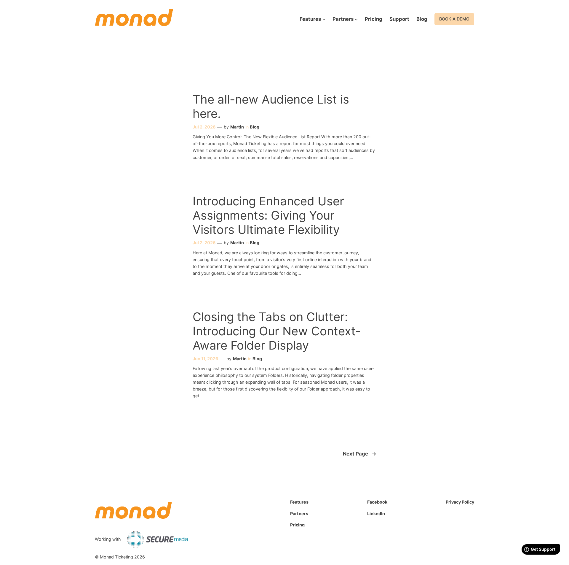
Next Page (359, 454)
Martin (237, 126)
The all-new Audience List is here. (271, 106)
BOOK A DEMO (454, 18)
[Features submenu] (323, 19)
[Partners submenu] (356, 19)
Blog (254, 126)
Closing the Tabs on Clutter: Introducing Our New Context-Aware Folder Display (277, 331)
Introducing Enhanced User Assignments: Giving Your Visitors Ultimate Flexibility (268, 215)
